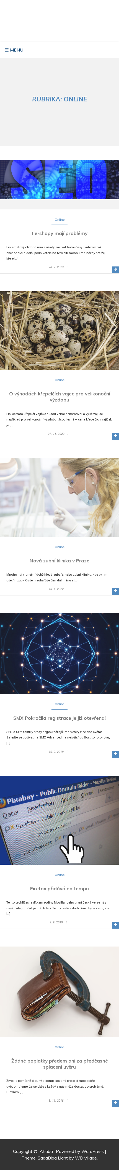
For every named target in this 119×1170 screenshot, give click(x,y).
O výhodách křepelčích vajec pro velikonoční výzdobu (59, 397)
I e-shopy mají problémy (59, 233)
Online (59, 220)
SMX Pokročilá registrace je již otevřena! (59, 718)
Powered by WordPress (80, 1151)
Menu (16, 50)
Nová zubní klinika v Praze (59, 561)
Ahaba (61, 15)
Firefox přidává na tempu (59, 888)
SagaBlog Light (53, 1158)
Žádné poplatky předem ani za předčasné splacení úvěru (59, 1064)
